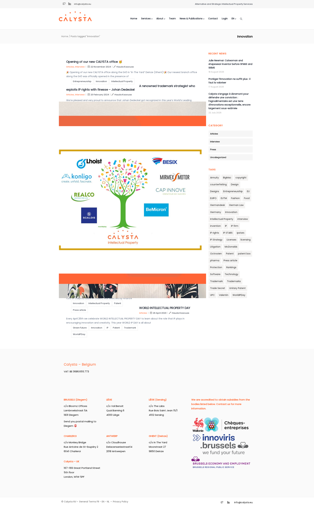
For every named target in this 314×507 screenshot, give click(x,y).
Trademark (130, 327)
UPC (212, 295)
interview (242, 219)
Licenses (231, 239)
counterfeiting (218, 184)
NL (108, 501)
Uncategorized (218, 157)
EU (248, 191)
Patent (117, 303)
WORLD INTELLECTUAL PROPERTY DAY (164, 308)
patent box (244, 253)
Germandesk (217, 205)
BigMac (227, 177)
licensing (246, 239)
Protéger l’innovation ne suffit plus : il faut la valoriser (229, 80)
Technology (231, 274)
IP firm (234, 226)
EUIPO (213, 198)
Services (146, 18)
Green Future (80, 327)
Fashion (235, 198)
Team (172, 18)
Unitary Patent (237, 288)
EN (103, 501)
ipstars (240, 232)
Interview (80, 66)
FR (98, 501)
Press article (79, 310)
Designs (214, 191)
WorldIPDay (79, 334)
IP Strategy (216, 239)
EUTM (224, 198)
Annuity (214, 177)
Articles (70, 66)
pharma (214, 260)
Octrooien (216, 253)
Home (133, 18)
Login (225, 18)
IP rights (214, 232)
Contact (213, 18)
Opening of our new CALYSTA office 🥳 (94, 62)
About (159, 18)
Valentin (223, 295)
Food (247, 198)
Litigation (215, 246)
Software (215, 274)
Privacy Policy (120, 501)
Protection (216, 267)
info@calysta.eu (82, 4)
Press (213, 149)
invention (215, 226)
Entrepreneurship (82, 81)
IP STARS (228, 232)
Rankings (231, 267)
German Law (236, 205)
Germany (215, 212)
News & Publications (191, 18)
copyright (241, 177)
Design (235, 184)
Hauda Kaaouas (125, 66)
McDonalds (231, 246)
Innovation (101, 81)
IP (107, 327)
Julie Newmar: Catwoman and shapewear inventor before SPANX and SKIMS (230, 64)
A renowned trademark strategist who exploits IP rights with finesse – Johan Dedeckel (130, 88)
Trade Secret (217, 288)
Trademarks (234, 281)
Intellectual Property (122, 81)
